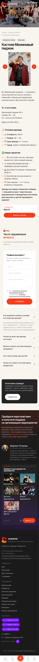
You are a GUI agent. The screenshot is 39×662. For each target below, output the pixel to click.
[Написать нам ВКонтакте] (20, 658)
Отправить (19, 301)
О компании (6, 576)
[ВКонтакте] (18, 641)
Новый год (5, 588)
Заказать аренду (19, 215)
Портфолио (6, 570)
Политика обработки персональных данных (15, 556)
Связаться (12, 397)
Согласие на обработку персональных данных (16, 558)
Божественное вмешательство (25, 651)
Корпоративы (6, 585)
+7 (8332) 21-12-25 (12, 620)
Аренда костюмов (14, 32)
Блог (3, 567)
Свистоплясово (7, 573)
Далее (27, 520)
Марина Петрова (18, 434)
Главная (4, 32)
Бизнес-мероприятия (9, 611)
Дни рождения (7, 595)
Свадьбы (5, 598)
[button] (17, 83)
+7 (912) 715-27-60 (12, 629)
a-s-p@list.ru (6, 634)
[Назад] (21, 520)
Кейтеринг (5, 607)
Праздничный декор (9, 601)
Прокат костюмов (8, 604)
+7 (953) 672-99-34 (12, 624)
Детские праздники (9, 591)
